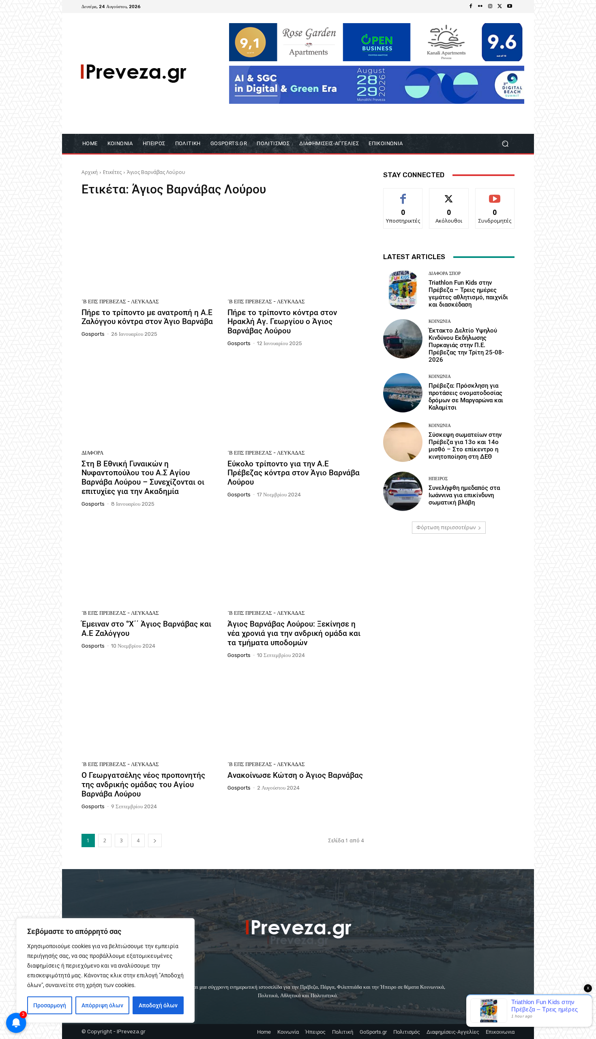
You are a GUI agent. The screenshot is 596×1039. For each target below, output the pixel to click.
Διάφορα (92, 452)
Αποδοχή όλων (158, 1005)
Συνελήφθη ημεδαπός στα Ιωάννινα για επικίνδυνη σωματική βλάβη (464, 495)
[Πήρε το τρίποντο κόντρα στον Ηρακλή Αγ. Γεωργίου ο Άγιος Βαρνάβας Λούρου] (295, 250)
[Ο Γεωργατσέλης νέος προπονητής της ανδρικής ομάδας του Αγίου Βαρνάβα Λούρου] (149, 713)
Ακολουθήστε (449, 194)
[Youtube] (510, 6)
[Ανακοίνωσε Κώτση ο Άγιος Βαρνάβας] (295, 713)
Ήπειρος (438, 479)
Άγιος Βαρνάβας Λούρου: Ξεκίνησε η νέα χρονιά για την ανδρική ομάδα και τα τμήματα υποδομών (293, 633)
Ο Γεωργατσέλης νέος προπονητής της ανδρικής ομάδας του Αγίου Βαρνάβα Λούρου (143, 785)
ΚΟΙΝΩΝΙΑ (440, 321)
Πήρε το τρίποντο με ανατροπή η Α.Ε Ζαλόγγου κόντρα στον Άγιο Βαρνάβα (147, 317)
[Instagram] (490, 6)
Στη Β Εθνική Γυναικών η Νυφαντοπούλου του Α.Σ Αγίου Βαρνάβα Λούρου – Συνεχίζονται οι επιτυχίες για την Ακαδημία (142, 477)
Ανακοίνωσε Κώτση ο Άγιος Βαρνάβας (295, 775)
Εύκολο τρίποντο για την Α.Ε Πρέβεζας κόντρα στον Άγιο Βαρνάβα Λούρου (293, 473)
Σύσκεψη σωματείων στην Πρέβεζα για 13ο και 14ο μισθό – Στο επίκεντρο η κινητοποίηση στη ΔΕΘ (465, 445)
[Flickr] (480, 6)
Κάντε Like (403, 194)
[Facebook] (471, 6)
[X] (500, 6)
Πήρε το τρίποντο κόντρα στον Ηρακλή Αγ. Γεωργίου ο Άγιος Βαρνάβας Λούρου (282, 322)
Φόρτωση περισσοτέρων (446, 527)
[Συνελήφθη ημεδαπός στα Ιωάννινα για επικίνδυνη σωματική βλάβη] (402, 491)
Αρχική (89, 172)
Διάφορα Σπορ (445, 273)
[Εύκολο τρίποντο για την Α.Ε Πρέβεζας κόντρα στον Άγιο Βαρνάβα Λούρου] (295, 401)
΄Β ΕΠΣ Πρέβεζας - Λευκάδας (120, 301)
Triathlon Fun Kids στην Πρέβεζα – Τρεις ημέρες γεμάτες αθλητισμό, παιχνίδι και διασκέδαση (468, 293)
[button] (505, 143)
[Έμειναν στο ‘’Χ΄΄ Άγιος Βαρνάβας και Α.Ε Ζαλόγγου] (149, 562)
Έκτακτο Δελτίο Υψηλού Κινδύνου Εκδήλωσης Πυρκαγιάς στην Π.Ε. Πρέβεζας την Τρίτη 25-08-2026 (466, 345)
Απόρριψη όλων (102, 1005)
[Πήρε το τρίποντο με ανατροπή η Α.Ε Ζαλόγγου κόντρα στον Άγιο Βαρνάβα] (149, 250)
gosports (93, 334)
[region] (105, 970)
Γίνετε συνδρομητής (495, 197)
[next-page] (155, 840)
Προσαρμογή (49, 1005)
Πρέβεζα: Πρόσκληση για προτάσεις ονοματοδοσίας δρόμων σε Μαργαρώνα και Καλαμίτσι (466, 396)
